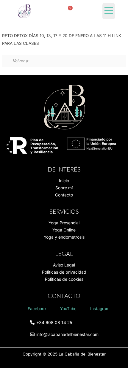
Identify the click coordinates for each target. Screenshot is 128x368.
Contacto (64, 194)
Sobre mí (64, 187)
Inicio (64, 180)
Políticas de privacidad (64, 272)
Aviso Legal (64, 264)
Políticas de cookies (64, 279)
